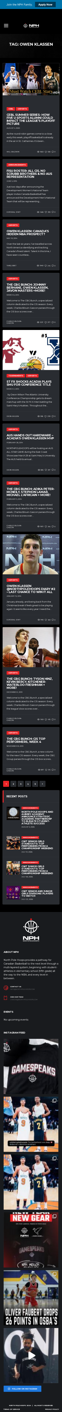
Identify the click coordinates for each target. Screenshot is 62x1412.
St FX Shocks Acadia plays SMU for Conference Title (29, 383)
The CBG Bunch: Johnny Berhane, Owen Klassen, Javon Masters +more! (27, 287)
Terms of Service (11, 1409)
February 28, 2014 (15, 443)
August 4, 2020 (13, 128)
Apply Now (45, 4)
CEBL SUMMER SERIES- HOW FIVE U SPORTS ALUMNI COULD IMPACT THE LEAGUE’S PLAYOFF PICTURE (31, 119)
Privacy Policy (52, 1409)
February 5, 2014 (14, 499)
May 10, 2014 (12, 238)
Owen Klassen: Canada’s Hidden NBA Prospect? (28, 232)
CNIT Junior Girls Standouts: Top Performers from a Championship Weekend (37, 870)
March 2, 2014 (13, 389)
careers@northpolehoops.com (24, 999)
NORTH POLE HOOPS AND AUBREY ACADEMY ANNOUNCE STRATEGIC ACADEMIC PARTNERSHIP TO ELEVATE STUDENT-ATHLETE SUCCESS (37, 817)
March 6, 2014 (13, 295)
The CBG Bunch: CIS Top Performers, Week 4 (26, 740)
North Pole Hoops (17, 1405)
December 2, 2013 (14, 692)
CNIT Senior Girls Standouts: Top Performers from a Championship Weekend (37, 845)
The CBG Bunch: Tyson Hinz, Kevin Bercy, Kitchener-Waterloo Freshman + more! (30, 683)
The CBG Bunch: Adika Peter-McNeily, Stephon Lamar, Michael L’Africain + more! (30, 492)
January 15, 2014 (14, 596)
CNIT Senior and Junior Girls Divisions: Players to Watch (37, 893)
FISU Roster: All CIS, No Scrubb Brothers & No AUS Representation (29, 174)
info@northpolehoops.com (22, 989)
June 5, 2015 (12, 181)
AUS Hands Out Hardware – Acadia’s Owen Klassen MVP (30, 437)
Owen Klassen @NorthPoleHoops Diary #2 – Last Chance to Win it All (31, 589)
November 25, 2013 (15, 746)
